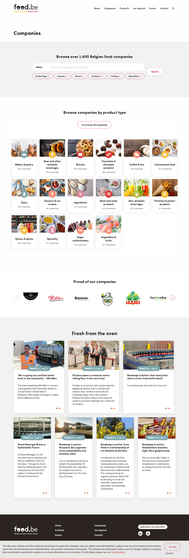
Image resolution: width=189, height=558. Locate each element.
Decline (170, 553)
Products (124, 8)
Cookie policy (118, 552)
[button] (16, 298)
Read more (51, 408)
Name (39, 67)
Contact (164, 8)
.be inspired (139, 8)
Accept (172, 547)
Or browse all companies (94, 124)
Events (152, 8)
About (97, 8)
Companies (110, 8)
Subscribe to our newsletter (152, 526)
